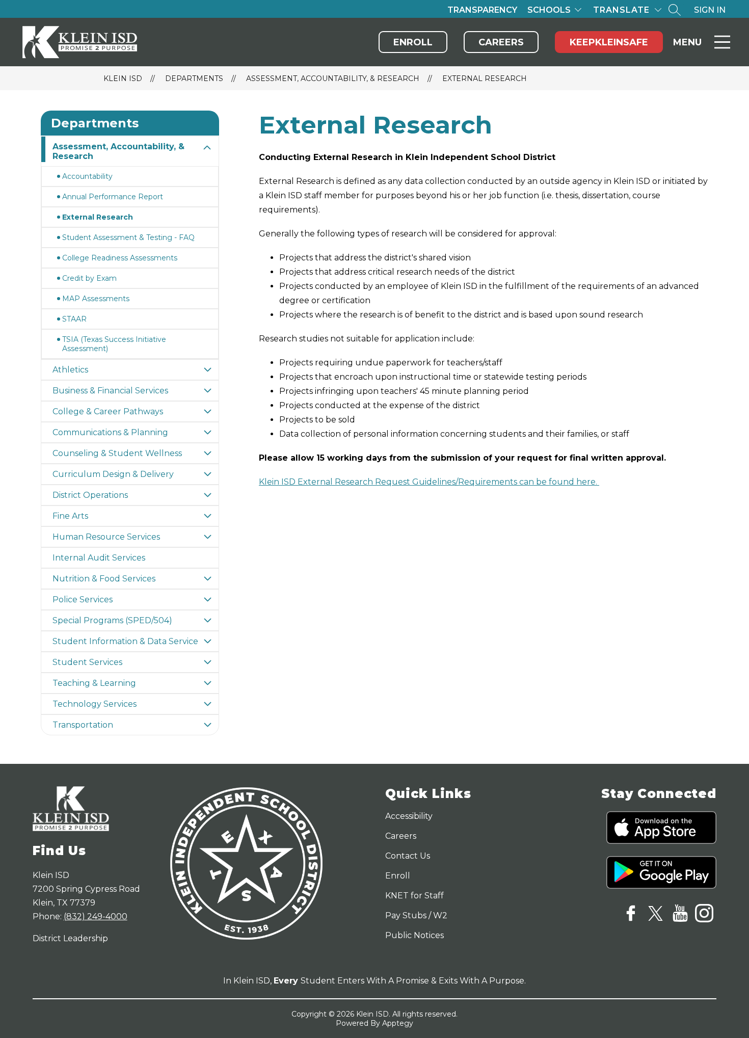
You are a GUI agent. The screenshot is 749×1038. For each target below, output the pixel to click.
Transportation (82, 725)
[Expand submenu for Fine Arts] (207, 516)
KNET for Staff (414, 895)
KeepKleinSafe (609, 42)
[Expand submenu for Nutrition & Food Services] (207, 579)
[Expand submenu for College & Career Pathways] (207, 411)
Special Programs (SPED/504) (112, 620)
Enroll (413, 42)
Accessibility (409, 816)
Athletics (70, 370)
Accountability (87, 176)
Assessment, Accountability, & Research (332, 78)
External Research (484, 78)
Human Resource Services (106, 537)
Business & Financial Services (110, 390)
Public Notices (414, 935)
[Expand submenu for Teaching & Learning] (207, 683)
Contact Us (407, 856)
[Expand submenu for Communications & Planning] (207, 432)
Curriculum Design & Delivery (113, 474)
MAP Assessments (95, 298)
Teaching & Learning (94, 683)
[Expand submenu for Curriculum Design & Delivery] (207, 474)
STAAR (74, 319)
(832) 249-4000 (95, 916)
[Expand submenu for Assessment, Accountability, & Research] (207, 148)
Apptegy (397, 1023)
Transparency (482, 10)
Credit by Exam (89, 278)
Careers (501, 42)
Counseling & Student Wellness (117, 453)
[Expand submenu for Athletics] (207, 370)
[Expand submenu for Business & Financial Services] (207, 391)
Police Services (82, 599)
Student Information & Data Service (125, 641)
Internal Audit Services (98, 558)
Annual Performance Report (112, 196)
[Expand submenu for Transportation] (207, 725)
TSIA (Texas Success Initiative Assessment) (114, 344)
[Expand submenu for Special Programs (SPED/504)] (207, 620)
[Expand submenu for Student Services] (207, 662)
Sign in (710, 10)
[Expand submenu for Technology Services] (207, 704)
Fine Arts (70, 516)
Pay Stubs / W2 (416, 915)
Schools (549, 10)
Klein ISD (122, 78)
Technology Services (94, 704)
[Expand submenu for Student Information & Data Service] (207, 641)
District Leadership (70, 938)
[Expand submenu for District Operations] (207, 495)
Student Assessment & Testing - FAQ (128, 237)
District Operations (90, 495)
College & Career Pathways (107, 411)
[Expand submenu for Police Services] (207, 599)
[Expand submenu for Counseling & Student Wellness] (207, 453)
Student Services (87, 662)
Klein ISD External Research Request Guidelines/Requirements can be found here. (429, 482)
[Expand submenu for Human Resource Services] (207, 537)
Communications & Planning (110, 432)
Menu (687, 42)
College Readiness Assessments (119, 257)
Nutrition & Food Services (103, 578)
